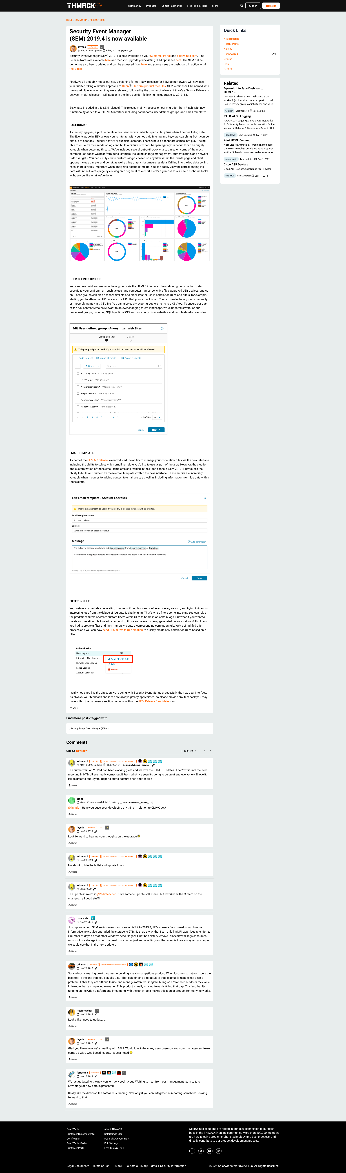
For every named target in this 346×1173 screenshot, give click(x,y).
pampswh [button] (82, 918)
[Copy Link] (130, 50)
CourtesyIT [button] (230, 135)
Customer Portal (160, 55)
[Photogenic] (131, 964)
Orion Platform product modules (144, 86)
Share (74, 708)
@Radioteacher (106, 894)
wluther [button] (229, 111)
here (108, 60)
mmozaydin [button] (231, 159)
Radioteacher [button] (84, 1010)
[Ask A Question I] (93, 918)
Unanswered (250, 53)
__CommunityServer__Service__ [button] (135, 765)
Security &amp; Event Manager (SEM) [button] (89, 728)
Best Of (228, 69)
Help (226, 64)
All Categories (231, 38)
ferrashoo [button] (82, 1072)
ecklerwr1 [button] (82, 761)
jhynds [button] (82, 46)
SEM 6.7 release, (97, 460)
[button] (73, 48)
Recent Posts (231, 43)
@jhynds (73, 807)
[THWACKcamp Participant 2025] (104, 1073)
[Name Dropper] (140, 761)
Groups (228, 58)
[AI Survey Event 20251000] (150, 761)
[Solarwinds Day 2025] (141, 964)
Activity (228, 48)
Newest (80, 751)
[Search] (242, 6)
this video (76, 68)
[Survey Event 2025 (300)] (160, 761)
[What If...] (102, 47)
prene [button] (80, 798)
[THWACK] (84, 5)
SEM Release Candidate (153, 701)
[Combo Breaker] (145, 761)
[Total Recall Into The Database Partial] (119, 1073)
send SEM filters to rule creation (123, 630)
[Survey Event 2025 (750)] (155, 761)
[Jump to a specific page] (210, 751)
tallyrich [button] (81, 964)
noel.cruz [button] (229, 175)
